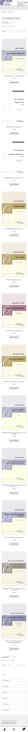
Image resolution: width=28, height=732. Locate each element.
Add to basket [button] (14, 82)
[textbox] (14, 680)
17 (20, 31)
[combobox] (14, 680)
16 (17, 31)
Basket (22, 728)
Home (5, 12)
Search (14, 729)
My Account (4, 729)
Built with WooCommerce (9, 723)
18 (24, 31)
